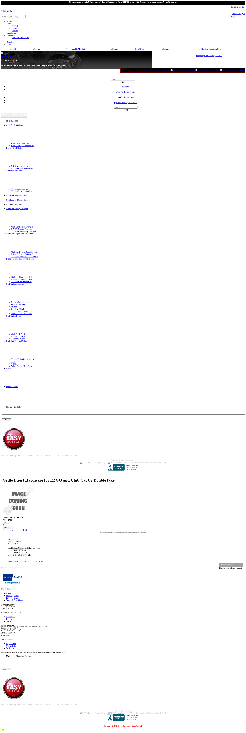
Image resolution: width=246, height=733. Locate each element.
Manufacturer (12, 33)
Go (232, 17)
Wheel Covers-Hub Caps (21, 314)
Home (9, 21)
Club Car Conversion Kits (21, 277)
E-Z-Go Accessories (19, 166)
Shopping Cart (147, 70)
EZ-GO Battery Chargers (21, 229)
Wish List (10, 648)
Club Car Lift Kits (18, 334)
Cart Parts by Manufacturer (17, 200)
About (158, 70)
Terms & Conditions (14, 600)
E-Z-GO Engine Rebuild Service (24, 254)
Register (234, 7)
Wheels (14, 364)
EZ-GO (15, 26)
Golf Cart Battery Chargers (17, 209)
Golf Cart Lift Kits (13, 316)
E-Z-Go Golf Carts (14, 148)
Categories (11, 35)
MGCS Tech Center (125, 97)
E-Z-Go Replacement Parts (22, 168)
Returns (9, 619)
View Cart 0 (238, 14)
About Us (13, 49)
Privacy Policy (12, 598)
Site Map (9, 621)
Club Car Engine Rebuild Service (24, 252)
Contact (166, 70)
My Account (135, 70)
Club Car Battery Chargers (22, 227)
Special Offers (12, 387)
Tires (13, 361)
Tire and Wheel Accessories (22, 359)
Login (241, 7)
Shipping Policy (12, 595)
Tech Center (140, 49)
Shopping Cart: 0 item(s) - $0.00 (209, 56)
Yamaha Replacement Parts (22, 191)
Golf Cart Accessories (20, 37)
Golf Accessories (18, 304)
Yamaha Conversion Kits (21, 282)
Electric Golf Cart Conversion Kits (20, 259)
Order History (11, 646)
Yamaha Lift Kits (18, 339)
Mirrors (14, 307)
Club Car (15, 28)
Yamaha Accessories (19, 189)
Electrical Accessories (20, 302)
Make (9, 24)
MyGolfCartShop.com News (210, 49)
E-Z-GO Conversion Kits (21, 279)
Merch (8, 368)
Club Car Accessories (20, 143)
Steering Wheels (17, 309)
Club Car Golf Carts (14, 125)
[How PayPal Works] (13, 580)
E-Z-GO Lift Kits (18, 336)
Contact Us (10, 617)
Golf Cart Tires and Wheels (17, 341)
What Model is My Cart (75, 49)
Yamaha (15, 31)
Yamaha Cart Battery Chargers (23, 231)
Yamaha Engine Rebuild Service (24, 256)
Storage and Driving (19, 311)
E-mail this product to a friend (15, 530)
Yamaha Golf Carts (14, 171)
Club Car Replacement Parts (22, 146)
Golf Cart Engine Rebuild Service (20, 234)
